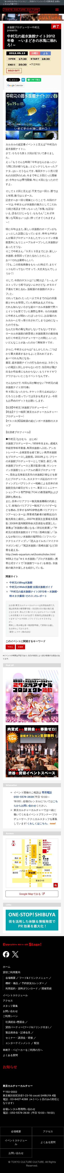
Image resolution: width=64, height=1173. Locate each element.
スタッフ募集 (10, 1005)
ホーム (6, 966)
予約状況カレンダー (33, 983)
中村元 (10, 647)
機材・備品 (12, 983)
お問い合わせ (10, 1011)
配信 (36, 1042)
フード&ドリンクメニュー (33, 977)
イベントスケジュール (15, 995)
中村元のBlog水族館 (20, 582)
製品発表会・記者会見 (18, 1032)
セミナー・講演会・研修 (19, 1037)
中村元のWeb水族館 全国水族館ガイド (31, 586)
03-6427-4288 (19, 1099)
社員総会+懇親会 (15, 1021)
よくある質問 (10, 1055)
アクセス (8, 1000)
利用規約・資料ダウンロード (22, 988)
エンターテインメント (18, 1042)
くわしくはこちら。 (38, 823)
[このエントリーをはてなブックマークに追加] (23, 79)
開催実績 (47, 988)
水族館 (20, 647)
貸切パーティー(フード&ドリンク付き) (27, 1027)
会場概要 (10, 977)
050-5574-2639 (20, 1112)
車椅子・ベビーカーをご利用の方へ (23, 1049)
